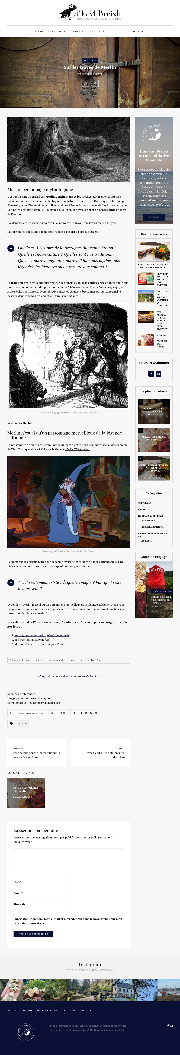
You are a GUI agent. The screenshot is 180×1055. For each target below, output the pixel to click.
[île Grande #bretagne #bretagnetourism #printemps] (169, 990)
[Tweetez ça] (110, 83)
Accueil (40, 31)
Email (18, 893)
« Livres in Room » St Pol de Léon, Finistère (162, 279)
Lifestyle (139, 31)
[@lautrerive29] (146, 990)
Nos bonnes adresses (150, 516)
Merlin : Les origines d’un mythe (162, 341)
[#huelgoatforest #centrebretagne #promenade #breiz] (101, 990)
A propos (154, 217)
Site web (19, 904)
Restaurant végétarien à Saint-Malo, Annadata (153, 266)
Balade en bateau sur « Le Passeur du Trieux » (153, 600)
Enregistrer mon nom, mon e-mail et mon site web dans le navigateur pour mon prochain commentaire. (68, 921)
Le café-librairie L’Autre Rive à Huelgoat (154, 411)
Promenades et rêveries (152, 533)
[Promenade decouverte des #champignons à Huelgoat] (56, 990)
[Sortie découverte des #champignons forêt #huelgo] (33, 990)
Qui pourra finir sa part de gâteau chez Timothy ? (162, 320)
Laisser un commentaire (31, 713)
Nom (17, 882)
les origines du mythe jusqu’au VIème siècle (41, 635)
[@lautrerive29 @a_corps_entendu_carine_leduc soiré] (123, 990)
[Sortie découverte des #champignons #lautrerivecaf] (11, 990)
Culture (121, 31)
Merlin (23, 723)
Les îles (105, 31)
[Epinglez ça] (125, 83)
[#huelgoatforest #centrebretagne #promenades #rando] (79, 990)
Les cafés (58, 31)
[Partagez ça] (102, 83)
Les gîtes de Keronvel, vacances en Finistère (163, 298)
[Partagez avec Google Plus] (118, 83)
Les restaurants (82, 31)
